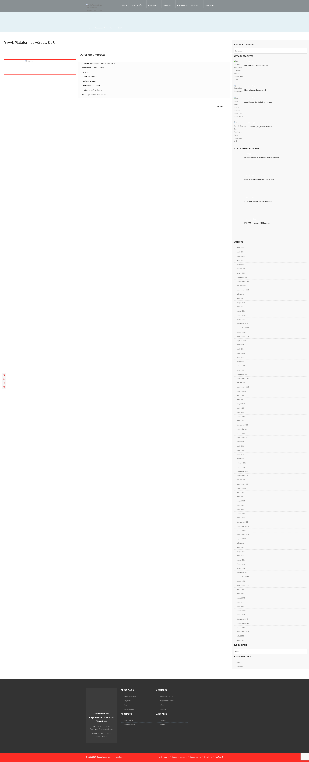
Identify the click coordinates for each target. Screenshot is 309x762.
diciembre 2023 (242, 374)
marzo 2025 (241, 311)
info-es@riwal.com (94, 90)
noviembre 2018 (243, 623)
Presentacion (129, 709)
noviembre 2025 (243, 281)
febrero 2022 (241, 463)
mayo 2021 (241, 501)
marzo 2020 (241, 560)
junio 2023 (240, 399)
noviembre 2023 (243, 378)
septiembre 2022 (243, 437)
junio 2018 (240, 640)
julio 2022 (240, 442)
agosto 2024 (241, 340)
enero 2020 (241, 568)
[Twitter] (4, 375)
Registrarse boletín (167, 701)
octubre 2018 (241, 627)
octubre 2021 (241, 480)
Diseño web (219, 757)
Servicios (167, 5)
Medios (239, 662)
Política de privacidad (177, 757)
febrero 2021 (241, 513)
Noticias (181, 5)
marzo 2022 (241, 459)
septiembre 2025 (243, 290)
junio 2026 (240, 252)
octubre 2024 (241, 332)
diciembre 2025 (242, 277)
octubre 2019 (241, 581)
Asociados (152, 5)
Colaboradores (130, 724)
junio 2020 (240, 547)
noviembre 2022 (243, 429)
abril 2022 (240, 454)
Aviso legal (163, 757)
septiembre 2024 (243, 336)
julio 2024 (240, 345)
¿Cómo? (162, 724)
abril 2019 (240, 602)
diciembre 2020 (242, 522)
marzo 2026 (241, 264)
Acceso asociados (166, 696)
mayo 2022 (241, 450)
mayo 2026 (241, 256)
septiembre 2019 (243, 585)
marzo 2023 (241, 412)
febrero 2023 (241, 416)
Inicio (124, 5)
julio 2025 (240, 294)
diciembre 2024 (242, 324)
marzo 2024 (241, 362)
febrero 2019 (241, 610)
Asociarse (195, 5)
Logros (126, 705)
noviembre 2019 (243, 577)
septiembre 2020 (243, 535)
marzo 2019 (241, 606)
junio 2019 (240, 594)
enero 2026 (241, 273)
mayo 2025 (241, 302)
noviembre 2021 (243, 475)
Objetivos (127, 701)
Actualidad (163, 705)
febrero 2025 (241, 315)
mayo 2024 (241, 353)
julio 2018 (240, 636)
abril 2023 (240, 408)
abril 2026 (240, 260)
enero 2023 (241, 421)
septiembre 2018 (243, 632)
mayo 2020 (241, 551)
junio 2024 (240, 349)
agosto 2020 (241, 539)
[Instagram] (4, 387)
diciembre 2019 (242, 573)
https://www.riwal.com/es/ (96, 94)
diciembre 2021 (242, 471)
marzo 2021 (241, 509)
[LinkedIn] (4, 379)
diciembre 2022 (242, 425)
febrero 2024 (241, 366)
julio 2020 (240, 543)
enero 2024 (241, 370)
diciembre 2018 (242, 619)
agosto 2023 (241, 391)
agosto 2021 (241, 488)
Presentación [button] (136, 5)
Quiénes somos (130, 696)
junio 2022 (240, 446)
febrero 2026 (241, 269)
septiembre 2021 (243, 484)
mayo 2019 (241, 598)
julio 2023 (240, 395)
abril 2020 (240, 556)
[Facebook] (4, 383)
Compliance (208, 757)
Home (90, 28)
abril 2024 (240, 357)
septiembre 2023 (243, 387)
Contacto (209, 5)
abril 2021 (240, 505)
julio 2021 (240, 492)
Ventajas (163, 720)
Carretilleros (110, 28)
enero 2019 (241, 615)
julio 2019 (240, 589)
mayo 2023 (241, 404)
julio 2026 (240, 248)
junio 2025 (240, 298)
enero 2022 (241, 467)
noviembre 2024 (243, 328)
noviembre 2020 (243, 526)
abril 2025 (240, 307)
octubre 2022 (241, 433)
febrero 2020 (241, 564)
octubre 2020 (241, 530)
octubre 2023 (241, 383)
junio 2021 (240, 497)
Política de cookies (194, 757)
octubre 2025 (241, 286)
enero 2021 (241, 518)
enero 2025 (241, 319)
